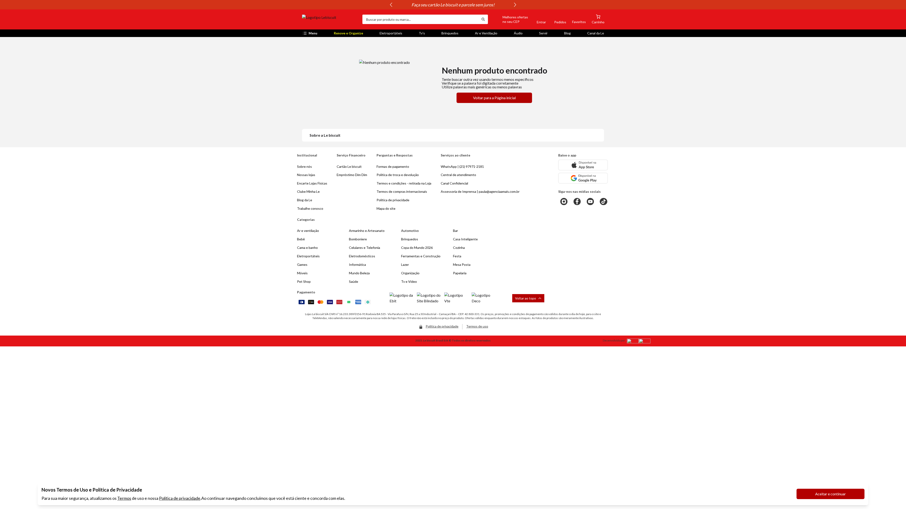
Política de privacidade (179, 498)
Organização (410, 273)
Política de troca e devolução (398, 175)
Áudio (518, 33)
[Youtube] (590, 201)
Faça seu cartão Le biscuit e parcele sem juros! (453, 4)
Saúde (353, 281)
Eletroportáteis (391, 33)
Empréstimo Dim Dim (352, 175)
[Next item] (515, 5)
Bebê (301, 239)
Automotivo (410, 231)
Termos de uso (477, 326)
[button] (510, 19)
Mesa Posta (461, 265)
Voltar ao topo (525, 298)
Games (302, 265)
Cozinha (459, 248)
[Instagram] (564, 201)
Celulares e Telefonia (364, 248)
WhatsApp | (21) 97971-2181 (462, 166)
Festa (457, 256)
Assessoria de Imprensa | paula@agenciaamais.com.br (480, 191)
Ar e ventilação (308, 231)
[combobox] (420, 19)
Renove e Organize (348, 33)
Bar (455, 231)
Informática (357, 265)
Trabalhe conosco (310, 208)
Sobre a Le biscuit (325, 135)
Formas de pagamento (393, 166)
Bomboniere (358, 239)
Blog (567, 33)
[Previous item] (391, 5)
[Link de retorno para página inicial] (330, 19)
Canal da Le (595, 33)
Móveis (302, 273)
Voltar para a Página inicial (494, 97)
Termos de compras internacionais (402, 191)
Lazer (405, 265)
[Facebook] (577, 201)
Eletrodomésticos (362, 256)
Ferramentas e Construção (420, 256)
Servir (543, 33)
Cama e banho (307, 248)
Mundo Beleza (359, 273)
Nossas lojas (306, 175)
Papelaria (459, 273)
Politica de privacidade (393, 200)
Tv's (422, 33)
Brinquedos (449, 33)
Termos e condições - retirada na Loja (404, 183)
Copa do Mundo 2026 (417, 248)
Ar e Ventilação (486, 33)
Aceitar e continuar (830, 494)
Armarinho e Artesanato (367, 231)
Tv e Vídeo (409, 281)
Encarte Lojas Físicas (312, 183)
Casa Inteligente (465, 239)
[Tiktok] (603, 201)
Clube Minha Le (308, 191)
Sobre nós (304, 166)
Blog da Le (304, 200)
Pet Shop (304, 281)
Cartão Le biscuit (349, 166)
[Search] (483, 19)
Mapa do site (386, 208)
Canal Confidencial (454, 183)
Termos (124, 498)
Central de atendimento (458, 175)
